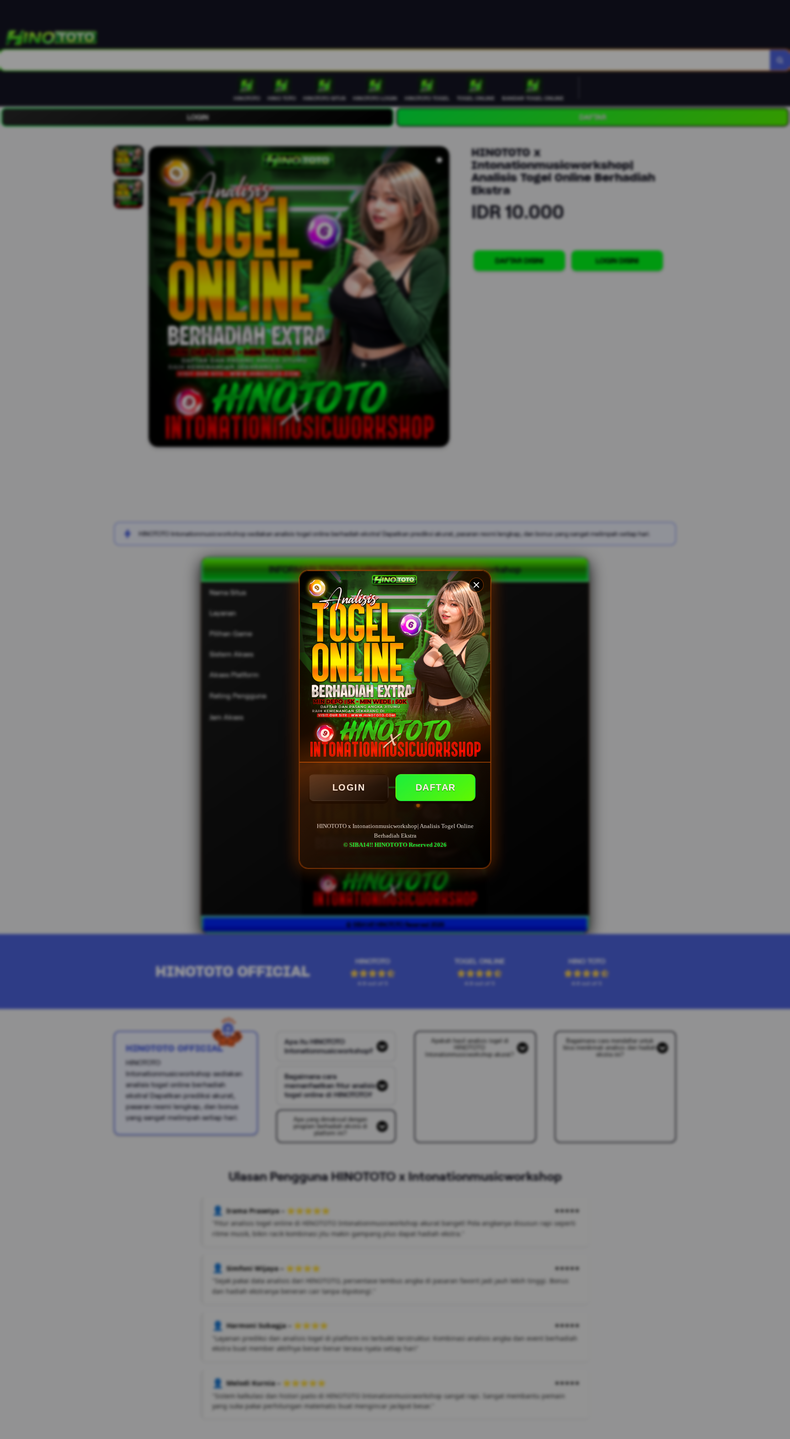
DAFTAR (436, 787)
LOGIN (348, 787)
